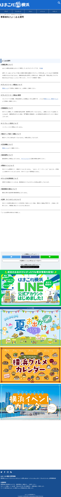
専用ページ (5, 88)
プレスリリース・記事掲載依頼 (48, 478)
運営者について (4, 478)
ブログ (6, 11)
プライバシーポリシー (14, 478)
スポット (55, 11)
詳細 (41, 68)
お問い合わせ (24, 478)
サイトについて (25, 158)
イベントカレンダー (34, 478)
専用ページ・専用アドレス (51, 98)
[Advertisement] (30, 38)
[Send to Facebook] (30, 257)
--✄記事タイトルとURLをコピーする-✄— (30, 260)
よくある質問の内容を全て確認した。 (11, 212)
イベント (42, 11)
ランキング (18, 11)
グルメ (30, 11)
